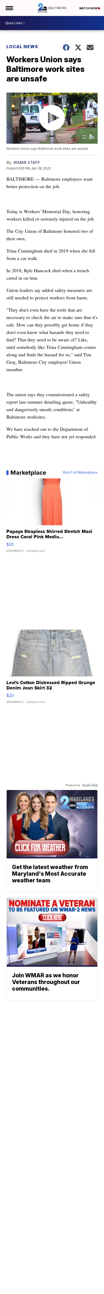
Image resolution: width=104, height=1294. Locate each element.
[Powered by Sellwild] (90, 785)
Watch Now (88, 8)
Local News (22, 46)
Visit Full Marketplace (80, 472)
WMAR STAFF (26, 162)
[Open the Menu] (9, 8)
